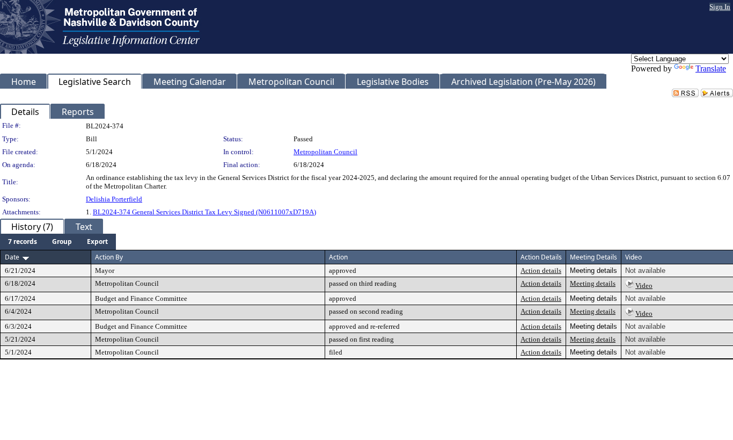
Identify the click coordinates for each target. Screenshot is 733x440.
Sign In (719, 7)
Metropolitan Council (325, 152)
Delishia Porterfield (114, 199)
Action (338, 257)
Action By (109, 257)
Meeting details (592, 283)
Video (644, 286)
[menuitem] (23, 241)
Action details (541, 270)
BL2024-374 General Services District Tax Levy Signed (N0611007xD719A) (204, 212)
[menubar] (58, 242)
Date (12, 257)
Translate (710, 68)
